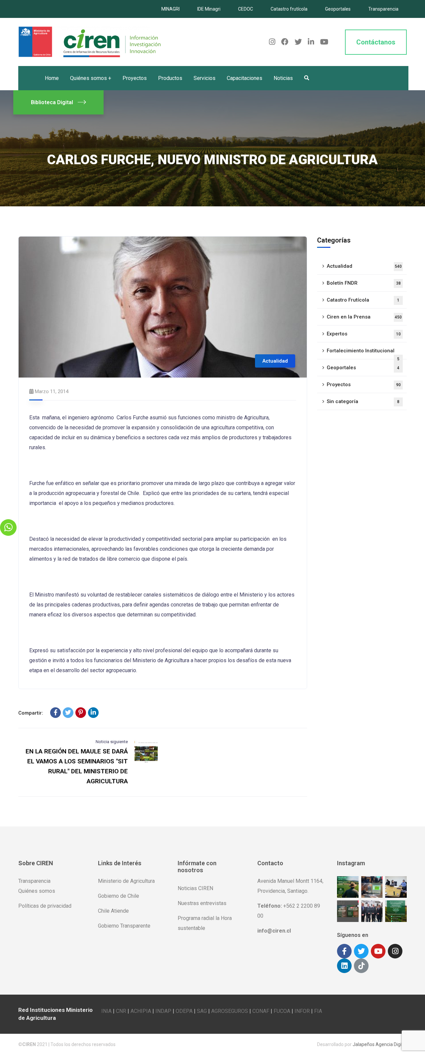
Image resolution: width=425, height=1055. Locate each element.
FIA (318, 1011)
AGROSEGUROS (229, 1011)
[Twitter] (68, 712)
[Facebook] (55, 712)
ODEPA (184, 1011)
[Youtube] (378, 951)
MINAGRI (170, 9)
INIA (106, 1011)
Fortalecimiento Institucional (363, 353)
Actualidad (275, 361)
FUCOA (282, 1011)
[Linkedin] (344, 965)
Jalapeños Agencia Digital (380, 1044)
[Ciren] (89, 41)
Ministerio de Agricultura (126, 881)
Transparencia (383, 9)
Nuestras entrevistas (202, 903)
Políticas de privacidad (44, 906)
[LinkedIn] (93, 712)
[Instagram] (395, 951)
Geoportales (338, 9)
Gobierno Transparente (124, 926)
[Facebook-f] (344, 951)
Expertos (364, 334)
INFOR (302, 1011)
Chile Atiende (113, 911)
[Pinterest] (80, 712)
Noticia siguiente (112, 741)
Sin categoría (363, 401)
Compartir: (30, 713)
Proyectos (364, 384)
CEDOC (245, 9)
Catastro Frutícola (363, 300)
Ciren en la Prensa (364, 317)
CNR (121, 1011)
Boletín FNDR (364, 283)
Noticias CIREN (195, 888)
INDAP (163, 1011)
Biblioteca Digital (52, 102)
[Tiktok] (361, 965)
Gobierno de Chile (118, 896)
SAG (202, 1011)
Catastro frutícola (289, 9)
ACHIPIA (140, 1011)
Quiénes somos (36, 891)
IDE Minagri (208, 9)
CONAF (260, 1011)
